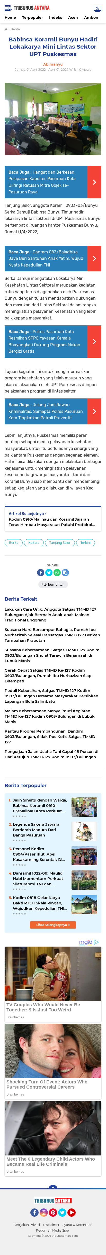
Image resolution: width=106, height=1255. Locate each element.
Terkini (86, 543)
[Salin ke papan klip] (65, 572)
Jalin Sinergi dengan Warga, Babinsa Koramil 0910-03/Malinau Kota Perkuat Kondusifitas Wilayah (40, 806)
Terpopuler (32, 17)
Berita (13, 543)
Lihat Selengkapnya (52, 925)
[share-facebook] (40, 572)
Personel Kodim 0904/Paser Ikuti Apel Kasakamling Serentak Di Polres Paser (37, 854)
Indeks (55, 17)
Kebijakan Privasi (27, 1225)
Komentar (55, 584)
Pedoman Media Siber (53, 1230)
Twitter (64, 1219)
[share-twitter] (48, 572)
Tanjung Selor (59, 543)
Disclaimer (51, 1225)
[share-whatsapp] (57, 572)
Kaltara (33, 543)
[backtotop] (53, 1189)
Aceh (73, 17)
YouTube (75, 1219)
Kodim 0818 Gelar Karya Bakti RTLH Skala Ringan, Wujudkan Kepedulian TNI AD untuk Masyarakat (38, 903)
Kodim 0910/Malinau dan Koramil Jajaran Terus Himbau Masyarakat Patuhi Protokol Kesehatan (50, 522)
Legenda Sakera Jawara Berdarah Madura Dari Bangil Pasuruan (36, 830)
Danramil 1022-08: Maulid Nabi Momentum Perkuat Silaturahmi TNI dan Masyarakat (38, 879)
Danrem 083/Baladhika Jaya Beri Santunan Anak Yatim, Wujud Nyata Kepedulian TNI (45, 259)
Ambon (91, 17)
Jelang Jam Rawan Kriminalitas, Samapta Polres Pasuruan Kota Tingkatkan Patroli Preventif (45, 411)
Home (10, 17)
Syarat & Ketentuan (77, 1225)
